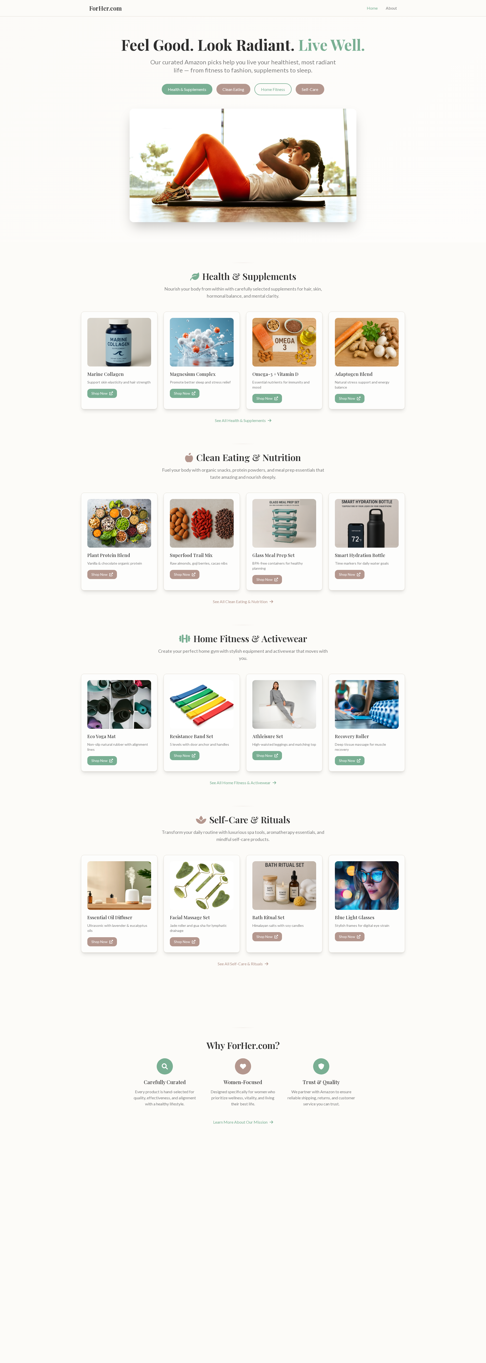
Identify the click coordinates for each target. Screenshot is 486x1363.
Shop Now (99, 393)
